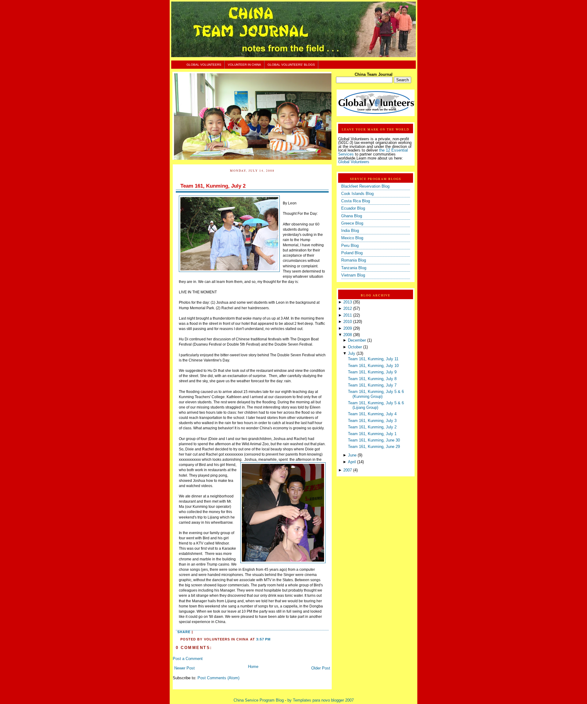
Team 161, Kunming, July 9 (372, 372)
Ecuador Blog (353, 208)
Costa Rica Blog (355, 201)
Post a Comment (188, 659)
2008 (347, 335)
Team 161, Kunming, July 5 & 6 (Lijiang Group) (376, 405)
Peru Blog (350, 246)
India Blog (350, 231)
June (352, 455)
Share (183, 632)
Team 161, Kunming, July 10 (373, 366)
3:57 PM (263, 639)
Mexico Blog (352, 238)
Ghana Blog (351, 216)
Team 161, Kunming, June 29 (374, 447)
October (355, 347)
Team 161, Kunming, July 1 (372, 434)
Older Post (320, 668)
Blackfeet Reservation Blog (365, 186)
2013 (347, 302)
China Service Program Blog (259, 700)
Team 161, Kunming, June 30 (374, 440)
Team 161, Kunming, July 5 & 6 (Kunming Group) (376, 394)
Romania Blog (353, 260)
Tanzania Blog (353, 268)
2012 (347, 308)
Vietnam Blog (353, 275)
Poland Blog (352, 253)
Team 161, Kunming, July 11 (373, 359)
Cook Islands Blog (357, 194)
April (352, 462)
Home (253, 667)
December (357, 340)
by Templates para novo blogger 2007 (320, 700)
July (351, 353)
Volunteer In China (244, 64)
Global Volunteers (203, 64)
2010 (347, 322)
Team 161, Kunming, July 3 (372, 421)
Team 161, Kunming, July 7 (372, 385)
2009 (347, 328)
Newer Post (184, 668)
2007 (347, 470)
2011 (347, 315)
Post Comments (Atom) (218, 678)
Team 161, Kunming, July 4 (372, 414)
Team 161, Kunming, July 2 (213, 186)
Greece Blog (352, 223)
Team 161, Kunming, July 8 (372, 379)
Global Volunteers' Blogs (291, 64)
